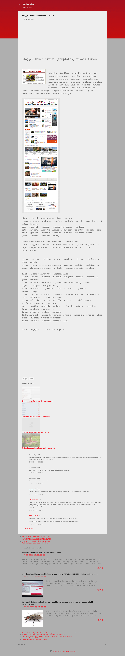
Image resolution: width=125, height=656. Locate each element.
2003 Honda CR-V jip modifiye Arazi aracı (34, 639)
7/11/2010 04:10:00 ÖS (36, 462)
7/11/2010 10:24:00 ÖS (36, 483)
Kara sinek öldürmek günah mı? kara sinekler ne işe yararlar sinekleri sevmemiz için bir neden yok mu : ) (53, 633)
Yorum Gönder (28, 529)
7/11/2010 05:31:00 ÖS (36, 473)
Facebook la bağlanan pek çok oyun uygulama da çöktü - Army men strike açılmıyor (47, 636)
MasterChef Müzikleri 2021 (30, 638)
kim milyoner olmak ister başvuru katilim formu (41, 552)
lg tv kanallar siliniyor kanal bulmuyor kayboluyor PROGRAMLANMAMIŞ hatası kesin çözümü (60, 574)
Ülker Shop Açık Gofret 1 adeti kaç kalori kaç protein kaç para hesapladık (43, 634)
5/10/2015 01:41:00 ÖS (36, 494)
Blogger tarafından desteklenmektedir (63, 651)
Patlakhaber (29, 4)
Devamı (100, 568)
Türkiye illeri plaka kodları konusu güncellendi (35, 543)
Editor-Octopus (33, 500)
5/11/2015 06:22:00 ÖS (36, 524)
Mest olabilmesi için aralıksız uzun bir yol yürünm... (37, 536)
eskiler (31, 379)
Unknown (32, 489)
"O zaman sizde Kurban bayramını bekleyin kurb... (36, 538)
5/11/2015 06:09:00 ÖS (36, 510)
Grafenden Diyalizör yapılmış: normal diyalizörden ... (37, 540)
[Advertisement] (62, 36)
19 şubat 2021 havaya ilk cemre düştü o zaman (36, 541)
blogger (25, 379)
